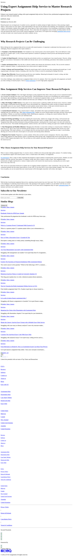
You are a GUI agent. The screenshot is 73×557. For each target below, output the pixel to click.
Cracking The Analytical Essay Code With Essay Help (16, 334)
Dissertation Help (6, 394)
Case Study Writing (6, 397)
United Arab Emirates (7, 423)
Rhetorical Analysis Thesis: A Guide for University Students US (19, 274)
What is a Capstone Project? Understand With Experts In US (18, 225)
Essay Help (4, 403)
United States (4, 410)
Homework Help (5, 400)
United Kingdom (5, 429)
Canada (3, 417)
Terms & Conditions (6, 479)
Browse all (4, 205)
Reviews (3, 369)
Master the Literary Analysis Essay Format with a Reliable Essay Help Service (23, 322)
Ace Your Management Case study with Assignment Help (17, 249)
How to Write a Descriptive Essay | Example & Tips (15, 237)
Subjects (3, 372)
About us (3, 378)
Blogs (2, 381)
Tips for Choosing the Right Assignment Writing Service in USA (19, 286)
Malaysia (3, 413)
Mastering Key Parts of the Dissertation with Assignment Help (18, 310)
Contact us (4, 375)
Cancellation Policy (6, 477)
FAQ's (2, 366)
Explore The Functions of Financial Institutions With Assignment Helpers (21, 262)
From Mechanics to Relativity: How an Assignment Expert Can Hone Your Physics (24, 346)
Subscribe (20, 197)
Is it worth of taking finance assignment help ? (14, 298)
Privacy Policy (4, 471)
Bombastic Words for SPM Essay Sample (12, 213)
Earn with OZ (5, 384)
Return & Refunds (5, 474)
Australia (3, 426)
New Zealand (4, 420)
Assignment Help (6, 391)
